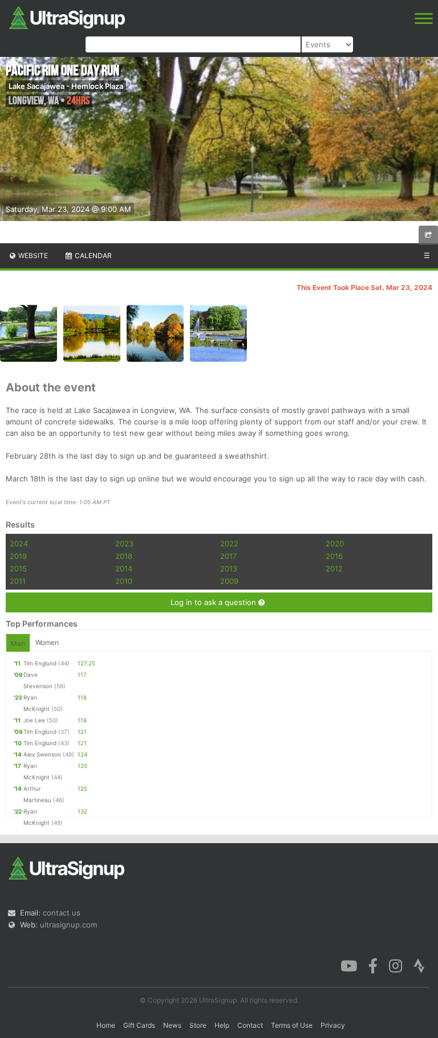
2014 (123, 568)
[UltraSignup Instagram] (395, 965)
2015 (18, 568)
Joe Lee (34, 720)
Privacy (333, 1025)
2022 (229, 543)
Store (197, 1025)
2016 (334, 556)
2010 (123, 581)
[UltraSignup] (67, 16)
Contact (250, 1025)
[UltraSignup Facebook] (373, 965)
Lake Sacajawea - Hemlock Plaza (66, 86)
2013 (228, 568)
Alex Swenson (42, 754)
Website (32, 255)
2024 (19, 543)
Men (18, 643)
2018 (123, 556)
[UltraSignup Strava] (419, 965)
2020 (335, 543)
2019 (18, 556)
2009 (229, 581)
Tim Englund (39, 663)
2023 (124, 543)
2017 (228, 556)
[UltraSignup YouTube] (349, 965)
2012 (334, 568)
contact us (61, 912)
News (172, 1025)
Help (221, 1025)
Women (47, 642)
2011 (18, 581)
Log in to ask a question (214, 602)
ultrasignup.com (68, 924)
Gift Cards (139, 1025)
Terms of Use (292, 1025)
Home (105, 1025)
